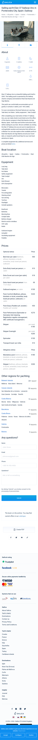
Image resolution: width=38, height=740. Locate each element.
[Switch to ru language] (18, 717)
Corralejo (14, 394)
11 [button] (26, 41)
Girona (10, 416)
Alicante (4, 420)
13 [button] (31, 41)
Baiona (4, 432)
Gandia (20, 405)
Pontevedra (5, 427)
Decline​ (31, 735)
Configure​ (18, 735)
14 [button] (34, 41)
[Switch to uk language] (24, 717)
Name (3, 443)
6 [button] (14, 41)
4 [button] (9, 41)
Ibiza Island (11, 383)
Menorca (19, 383)
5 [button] (11, 41)
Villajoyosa (15, 402)
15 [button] (36, 41)
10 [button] (24, 41)
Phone (4, 461)
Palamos (4, 416)
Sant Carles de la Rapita (9, 405)
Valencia (22, 402)
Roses (16, 416)
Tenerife (20, 394)
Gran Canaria (6, 394)
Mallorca (4, 383)
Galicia (4, 424)
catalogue (22, 516)
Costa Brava (6, 413)
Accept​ (5, 735)
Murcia (4, 402)
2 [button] (4, 41)
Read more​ (21, 731)
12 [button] (29, 41)
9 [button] (21, 41)
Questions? (5, 470)
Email (3, 452)
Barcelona (5, 409)
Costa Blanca (6, 399)
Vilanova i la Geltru (25, 416)
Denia (9, 402)
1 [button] (1, 41)
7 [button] (16, 41)
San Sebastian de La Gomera (11, 391)
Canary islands (7, 388)
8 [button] (19, 41)
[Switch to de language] (21, 717)
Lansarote (24, 391)
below (13, 144)
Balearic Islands (7, 380)
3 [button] (6, 41)
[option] (19, 31)
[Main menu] (34, 2)
